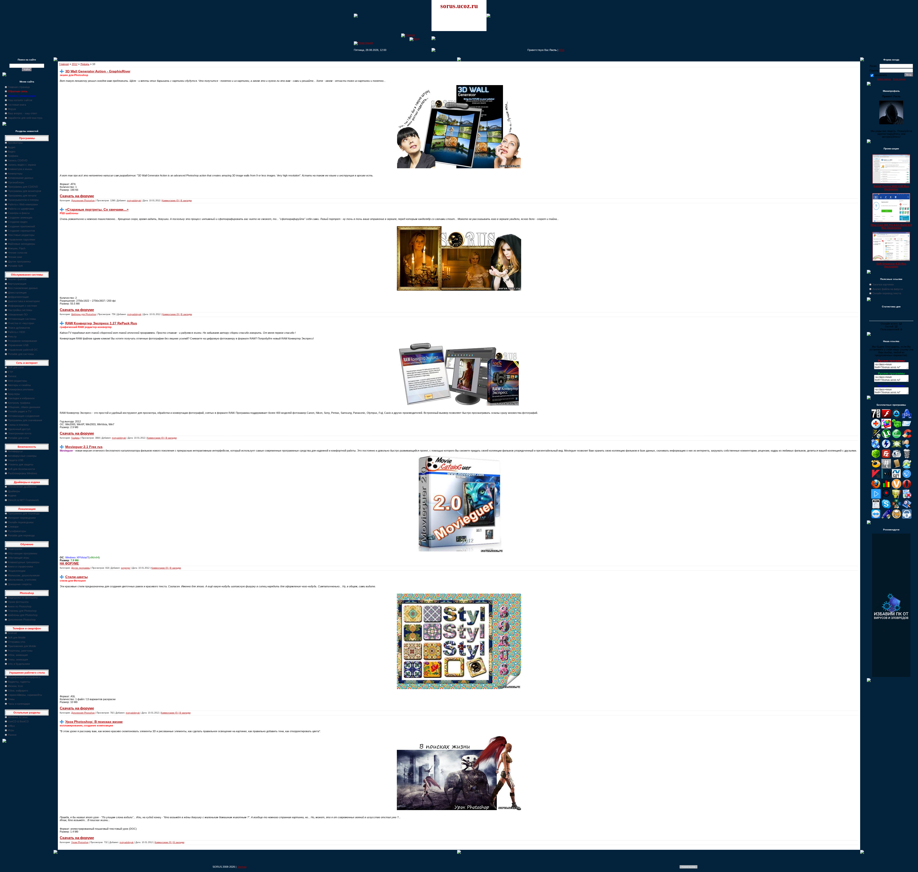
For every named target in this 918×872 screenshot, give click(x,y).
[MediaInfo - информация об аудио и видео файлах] (886, 477)
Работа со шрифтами (21, 208)
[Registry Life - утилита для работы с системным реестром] (896, 497)
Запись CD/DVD (17, 160)
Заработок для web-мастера (25, 117)
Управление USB (18, 345)
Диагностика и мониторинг (24, 301)
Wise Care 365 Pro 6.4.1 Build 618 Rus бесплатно (891, 226)
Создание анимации (20, 217)
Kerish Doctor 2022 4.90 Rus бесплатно (891, 188)
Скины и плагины (18, 424)
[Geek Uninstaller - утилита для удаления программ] (907, 457)
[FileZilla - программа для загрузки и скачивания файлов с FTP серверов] (886, 457)
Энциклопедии (16, 570)
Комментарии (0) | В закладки (177, 200)
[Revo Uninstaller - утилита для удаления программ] (907, 497)
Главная (64, 64)
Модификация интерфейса (24, 677)
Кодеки (12, 495)
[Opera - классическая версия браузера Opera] (907, 487)
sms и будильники (19, 663)
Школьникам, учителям (22, 579)
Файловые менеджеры (21, 243)
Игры (11, 730)
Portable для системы (21, 354)
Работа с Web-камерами (23, 204)
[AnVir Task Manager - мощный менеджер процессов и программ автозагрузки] (876, 427)
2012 (74, 64)
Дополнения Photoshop (22, 619)
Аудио (11, 147)
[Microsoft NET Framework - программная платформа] (896, 477)
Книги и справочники (20, 566)
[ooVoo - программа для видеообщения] (896, 487)
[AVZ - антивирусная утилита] (876, 437)
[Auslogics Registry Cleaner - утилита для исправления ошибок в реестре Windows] (896, 427)
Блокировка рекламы (20, 389)
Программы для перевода (23, 513)
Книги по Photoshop (19, 606)
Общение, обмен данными (24, 407)
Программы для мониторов (24, 191)
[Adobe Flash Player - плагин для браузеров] (886, 417)
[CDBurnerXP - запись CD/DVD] (876, 447)
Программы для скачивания (25, 420)
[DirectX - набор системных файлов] (896, 447)
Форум (12, 109)
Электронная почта (19, 433)
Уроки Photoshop (79, 842)
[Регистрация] (363, 42)
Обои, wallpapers (18, 690)
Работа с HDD (16, 332)
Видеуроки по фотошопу (23, 597)
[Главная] (408, 34)
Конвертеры (15, 173)
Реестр (12, 336)
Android (12, 633)
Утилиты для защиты (20, 464)
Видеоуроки (15, 548)
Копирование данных (20, 177)
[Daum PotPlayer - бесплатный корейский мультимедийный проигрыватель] (876, 497)
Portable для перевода (21, 535)
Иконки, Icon (15, 686)
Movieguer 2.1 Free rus (84, 447)
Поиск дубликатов (19, 327)
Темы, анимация (18, 659)
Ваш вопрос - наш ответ (22, 113)
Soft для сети (16, 367)
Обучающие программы (22, 553)
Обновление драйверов (22, 486)
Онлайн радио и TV (19, 411)
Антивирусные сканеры (22, 455)
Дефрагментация (18, 296)
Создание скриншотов (21, 230)
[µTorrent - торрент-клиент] (886, 437)
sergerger (125, 568)
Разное (12, 734)
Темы (11, 699)
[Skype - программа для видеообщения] (886, 507)
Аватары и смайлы (19, 385)
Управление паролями (21, 239)
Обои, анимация (18, 655)
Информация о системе (22, 305)
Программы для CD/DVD (23, 186)
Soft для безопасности (21, 469)
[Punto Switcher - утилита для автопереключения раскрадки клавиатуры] (886, 497)
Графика (13, 155)
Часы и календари (19, 703)
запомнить (880, 75)
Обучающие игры (18, 557)
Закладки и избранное (21, 398)
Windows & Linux (18, 717)
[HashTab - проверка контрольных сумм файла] (886, 467)
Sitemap (241, 866)
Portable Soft (15, 265)
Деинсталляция (17, 292)
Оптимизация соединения (23, 415)
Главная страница (19, 87)
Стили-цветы (76, 577)
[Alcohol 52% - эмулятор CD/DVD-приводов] (907, 417)
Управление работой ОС (23, 349)
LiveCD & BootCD (18, 721)
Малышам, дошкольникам (24, 575)
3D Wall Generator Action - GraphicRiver (97, 71)
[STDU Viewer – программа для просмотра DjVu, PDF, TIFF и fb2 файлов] (907, 507)
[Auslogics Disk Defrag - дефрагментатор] (886, 427)
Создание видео (17, 221)
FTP (10, 372)
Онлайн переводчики (20, 522)
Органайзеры (16, 182)
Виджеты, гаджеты (19, 681)
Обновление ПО (18, 314)
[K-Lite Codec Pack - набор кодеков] (907, 467)
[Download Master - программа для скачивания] (907, 447)
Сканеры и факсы (19, 213)
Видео (11, 151)
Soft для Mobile (17, 637)
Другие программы (19, 261)
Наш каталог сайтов (20, 100)
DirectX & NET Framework (23, 500)
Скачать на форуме (77, 196)
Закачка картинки (883, 284)
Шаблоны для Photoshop (23, 615)
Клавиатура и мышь (20, 169)
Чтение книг (15, 257)
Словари (13, 526)
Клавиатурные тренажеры (23, 562)
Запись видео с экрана (22, 164)
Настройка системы (20, 310)
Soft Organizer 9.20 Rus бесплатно (891, 265)
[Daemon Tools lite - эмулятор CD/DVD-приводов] (886, 447)
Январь (84, 64)
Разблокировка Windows (22, 473)
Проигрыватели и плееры (23, 199)
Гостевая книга (17, 104)
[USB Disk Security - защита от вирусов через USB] (886, 517)
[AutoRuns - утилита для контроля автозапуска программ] (907, 427)
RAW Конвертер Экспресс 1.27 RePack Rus (101, 323)
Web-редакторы (17, 380)
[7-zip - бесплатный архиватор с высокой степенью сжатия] (876, 417)
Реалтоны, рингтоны (20, 650)
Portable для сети (18, 437)
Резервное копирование (22, 340)
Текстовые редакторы (21, 235)
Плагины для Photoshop (22, 610)
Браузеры (14, 393)
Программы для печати (22, 195)
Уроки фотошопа (18, 601)
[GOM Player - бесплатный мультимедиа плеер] (876, 467)
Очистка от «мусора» (21, 323)
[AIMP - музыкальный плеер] (896, 417)
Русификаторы (17, 531)
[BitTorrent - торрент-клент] (896, 437)
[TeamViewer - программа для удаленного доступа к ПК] (876, 517)
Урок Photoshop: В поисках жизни (94, 722)
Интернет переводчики (22, 517)
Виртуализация (17, 283)
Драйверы (14, 491)
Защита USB (15, 460)
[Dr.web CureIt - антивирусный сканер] (876, 457)
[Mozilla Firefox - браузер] (876, 487)
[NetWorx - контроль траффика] (886, 487)
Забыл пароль (884, 79)
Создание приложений (21, 226)
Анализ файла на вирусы (887, 289)
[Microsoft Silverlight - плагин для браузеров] (907, 477)
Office (11, 726)
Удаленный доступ (19, 429)
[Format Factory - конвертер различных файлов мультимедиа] (896, 457)
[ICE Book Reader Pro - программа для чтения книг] (896, 467)
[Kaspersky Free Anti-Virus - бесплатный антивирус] (876, 477)
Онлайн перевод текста (886, 293)
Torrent (12, 376)
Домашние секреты (20, 584)
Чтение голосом (17, 252)
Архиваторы (15, 142)
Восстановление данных (23, 288)
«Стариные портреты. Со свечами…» (97, 209)
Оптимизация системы (22, 318)
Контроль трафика (19, 402)
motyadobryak (134, 200)
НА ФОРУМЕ (69, 563)
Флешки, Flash (16, 248)
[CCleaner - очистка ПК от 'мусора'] (907, 437)
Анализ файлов (17, 279)
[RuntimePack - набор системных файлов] (876, 507)
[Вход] (414, 38)
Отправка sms (16, 641)
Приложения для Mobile (22, 646)
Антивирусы (15, 451)
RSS (561, 50)
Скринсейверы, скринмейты (25, 694)
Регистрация (899, 79)
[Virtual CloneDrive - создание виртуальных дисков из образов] (896, 517)
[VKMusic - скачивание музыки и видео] (907, 517)
